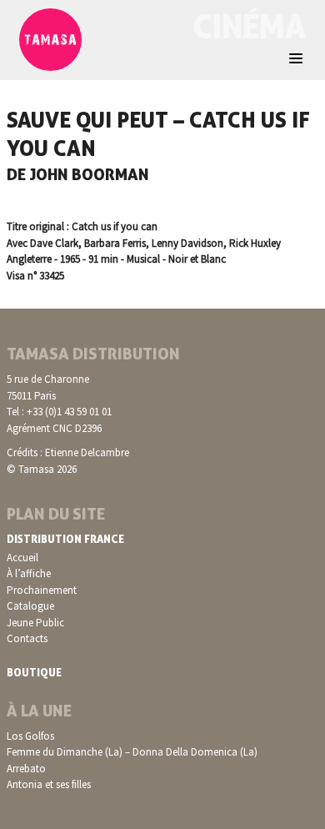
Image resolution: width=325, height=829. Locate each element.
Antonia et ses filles (49, 784)
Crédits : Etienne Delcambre (68, 452)
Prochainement (42, 590)
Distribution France (65, 538)
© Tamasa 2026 (42, 469)
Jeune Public (35, 622)
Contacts (27, 638)
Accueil (22, 557)
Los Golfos (30, 736)
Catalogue (30, 606)
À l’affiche (29, 573)
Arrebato (26, 768)
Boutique (34, 672)
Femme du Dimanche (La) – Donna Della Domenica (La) (132, 752)
